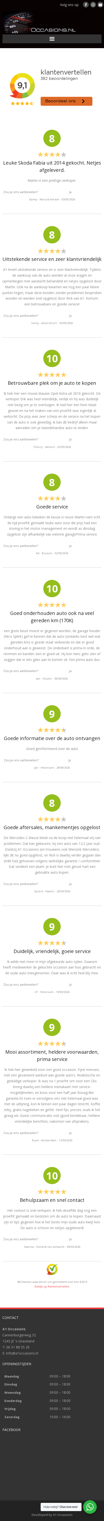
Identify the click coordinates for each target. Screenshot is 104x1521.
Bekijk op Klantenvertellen (52, 1286)
